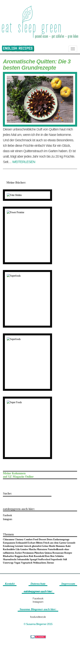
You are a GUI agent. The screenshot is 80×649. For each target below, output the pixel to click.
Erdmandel (21, 542)
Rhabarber (8, 556)
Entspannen (9, 542)
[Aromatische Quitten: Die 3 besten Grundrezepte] (40, 99)
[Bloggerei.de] (38, 636)
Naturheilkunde (56, 549)
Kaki (68, 546)
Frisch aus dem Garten (54, 542)
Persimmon (28, 552)
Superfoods (56, 559)
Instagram (7, 519)
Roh (31, 556)
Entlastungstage (61, 539)
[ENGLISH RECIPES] (18, 48)
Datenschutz (37, 583)
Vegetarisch (26, 562)
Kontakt (10, 583)
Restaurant (58, 552)
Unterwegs (8, 562)
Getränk (19, 546)
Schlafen (59, 556)
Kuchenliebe (9, 549)
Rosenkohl (39, 556)
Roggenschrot (21, 556)
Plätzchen (39, 552)
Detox (50, 539)
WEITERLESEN (23, 162)
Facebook (7, 515)
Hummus (60, 546)
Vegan (17, 562)
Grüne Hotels (48, 546)
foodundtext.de (38, 616)
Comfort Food (31, 539)
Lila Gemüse (22, 549)
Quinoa (48, 552)
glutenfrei (36, 546)
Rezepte (68, 552)
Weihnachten (39, 562)
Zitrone (50, 562)
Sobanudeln (23, 559)
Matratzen (42, 549)
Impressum (68, 583)
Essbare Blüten (35, 542)
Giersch (27, 546)
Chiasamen (8, 539)
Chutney (19, 539)
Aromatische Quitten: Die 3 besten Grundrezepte (36, 64)
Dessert (42, 539)
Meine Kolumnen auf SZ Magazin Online (18, 475)
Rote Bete (50, 556)
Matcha (32, 549)
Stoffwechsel (44, 559)
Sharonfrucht (10, 559)
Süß (65, 559)
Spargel (33, 559)
